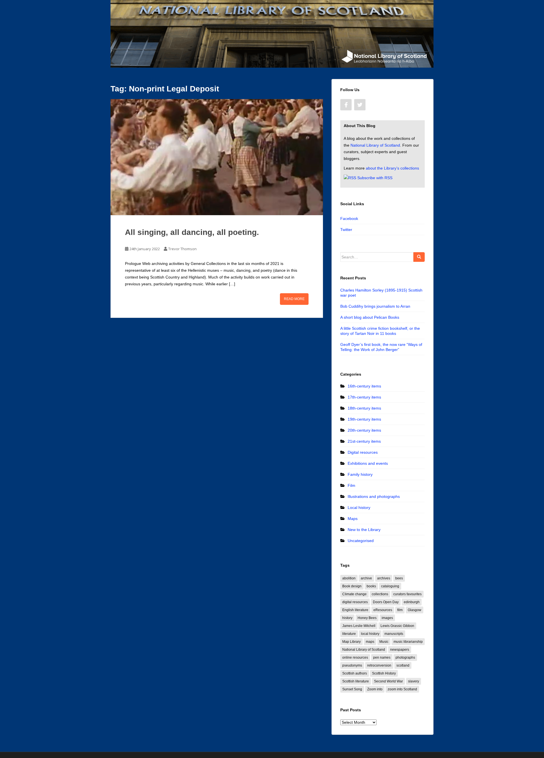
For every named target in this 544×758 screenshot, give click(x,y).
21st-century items (364, 441)
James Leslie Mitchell (358, 626)
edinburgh (412, 602)
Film (351, 485)
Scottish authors (354, 673)
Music (383, 642)
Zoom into (374, 689)
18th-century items (364, 408)
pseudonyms (352, 665)
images (387, 618)
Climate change (354, 594)
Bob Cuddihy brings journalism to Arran (375, 306)
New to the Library (364, 529)
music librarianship (408, 642)
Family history (360, 474)
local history (370, 634)
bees (399, 578)
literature (349, 634)
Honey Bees (367, 618)
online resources (355, 657)
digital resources (355, 602)
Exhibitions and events (368, 463)
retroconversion (379, 665)
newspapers (399, 650)
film (400, 610)
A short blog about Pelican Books (369, 317)
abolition (349, 578)
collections (380, 594)
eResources (382, 610)
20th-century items (364, 430)
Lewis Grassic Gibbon (397, 626)
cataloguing (390, 586)
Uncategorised (361, 540)
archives (383, 578)
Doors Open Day (386, 602)
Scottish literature (355, 681)
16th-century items (364, 386)
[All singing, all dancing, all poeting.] (216, 157)
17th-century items (364, 397)
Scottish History (384, 673)
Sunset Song (352, 689)
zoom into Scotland (402, 689)
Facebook (349, 218)
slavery (413, 681)
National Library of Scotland (375, 145)
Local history (359, 507)
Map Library (351, 642)
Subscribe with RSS (374, 177)
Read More (294, 299)
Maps (353, 518)
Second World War (388, 681)
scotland (402, 665)
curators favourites (407, 594)
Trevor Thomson (182, 248)
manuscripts (393, 634)
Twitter (346, 229)
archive (366, 578)
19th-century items (364, 419)
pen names (381, 657)
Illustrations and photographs (374, 496)
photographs (405, 657)
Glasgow (414, 610)
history (347, 618)
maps (370, 642)
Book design (352, 586)
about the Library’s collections (392, 168)
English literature (355, 610)
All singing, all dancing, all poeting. (192, 232)
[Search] (419, 257)
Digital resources (363, 452)
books (371, 586)
